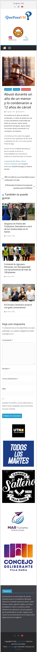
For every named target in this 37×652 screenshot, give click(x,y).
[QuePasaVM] (4, 47)
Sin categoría (26, 89)
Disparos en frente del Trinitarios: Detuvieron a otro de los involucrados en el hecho (18, 227)
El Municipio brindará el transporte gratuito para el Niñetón (18, 186)
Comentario (7, 340)
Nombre (6, 368)
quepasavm (21, 112)
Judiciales (16, 89)
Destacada (8, 89)
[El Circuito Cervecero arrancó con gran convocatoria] (18, 285)
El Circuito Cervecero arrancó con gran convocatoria (18, 306)
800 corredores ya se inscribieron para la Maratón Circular (20, 178)
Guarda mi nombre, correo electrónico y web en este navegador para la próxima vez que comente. (17, 406)
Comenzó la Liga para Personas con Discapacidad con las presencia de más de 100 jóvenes (17, 268)
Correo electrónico (10, 379)
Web (4, 389)
